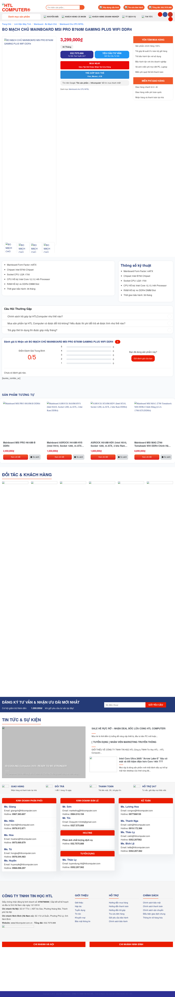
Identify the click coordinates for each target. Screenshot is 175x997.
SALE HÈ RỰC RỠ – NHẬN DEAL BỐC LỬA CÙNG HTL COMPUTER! (129, 728)
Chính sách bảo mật (152, 902)
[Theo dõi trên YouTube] (170, 14)
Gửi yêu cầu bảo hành (118, 917)
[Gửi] (82, 7)
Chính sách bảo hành (118, 921)
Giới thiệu (79, 902)
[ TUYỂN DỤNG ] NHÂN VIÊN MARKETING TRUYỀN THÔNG (124, 741)
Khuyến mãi (53, 16)
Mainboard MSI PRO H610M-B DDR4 (19, 444)
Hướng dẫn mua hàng (118, 902)
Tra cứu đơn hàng (116, 913)
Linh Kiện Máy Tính (22, 24)
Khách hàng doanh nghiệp (105, 16)
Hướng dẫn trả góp (117, 910)
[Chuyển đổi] (4, 317)
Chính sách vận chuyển (153, 910)
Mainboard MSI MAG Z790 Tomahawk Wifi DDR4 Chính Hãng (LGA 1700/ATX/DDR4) (152, 444)
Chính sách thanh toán (153, 906)
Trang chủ (6, 24)
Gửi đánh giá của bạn (143, 358)
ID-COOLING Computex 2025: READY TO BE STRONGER (36, 765)
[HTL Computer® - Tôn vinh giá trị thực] (21, 7)
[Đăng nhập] (170, 19)
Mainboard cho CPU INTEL (72, 24)
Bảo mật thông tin (82, 921)
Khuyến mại (80, 917)
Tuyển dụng (80, 910)
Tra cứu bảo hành (135, 7)
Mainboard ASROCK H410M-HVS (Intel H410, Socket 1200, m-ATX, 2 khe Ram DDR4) (65, 444)
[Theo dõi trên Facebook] (165, 14)
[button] (21, 17)
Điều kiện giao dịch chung (154, 913)
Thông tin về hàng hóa (153, 917)
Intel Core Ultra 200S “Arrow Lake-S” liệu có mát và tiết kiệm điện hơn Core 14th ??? (143, 760)
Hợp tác (78, 906)
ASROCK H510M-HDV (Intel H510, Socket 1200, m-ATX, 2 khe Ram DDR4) (109, 444)
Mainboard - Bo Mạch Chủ (45, 24)
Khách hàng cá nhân (75, 16)
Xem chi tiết (15, 457)
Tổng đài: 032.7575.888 (162, 7)
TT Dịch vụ (131, 16)
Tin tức (149, 16)
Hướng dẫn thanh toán (119, 906)
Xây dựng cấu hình (111, 7)
